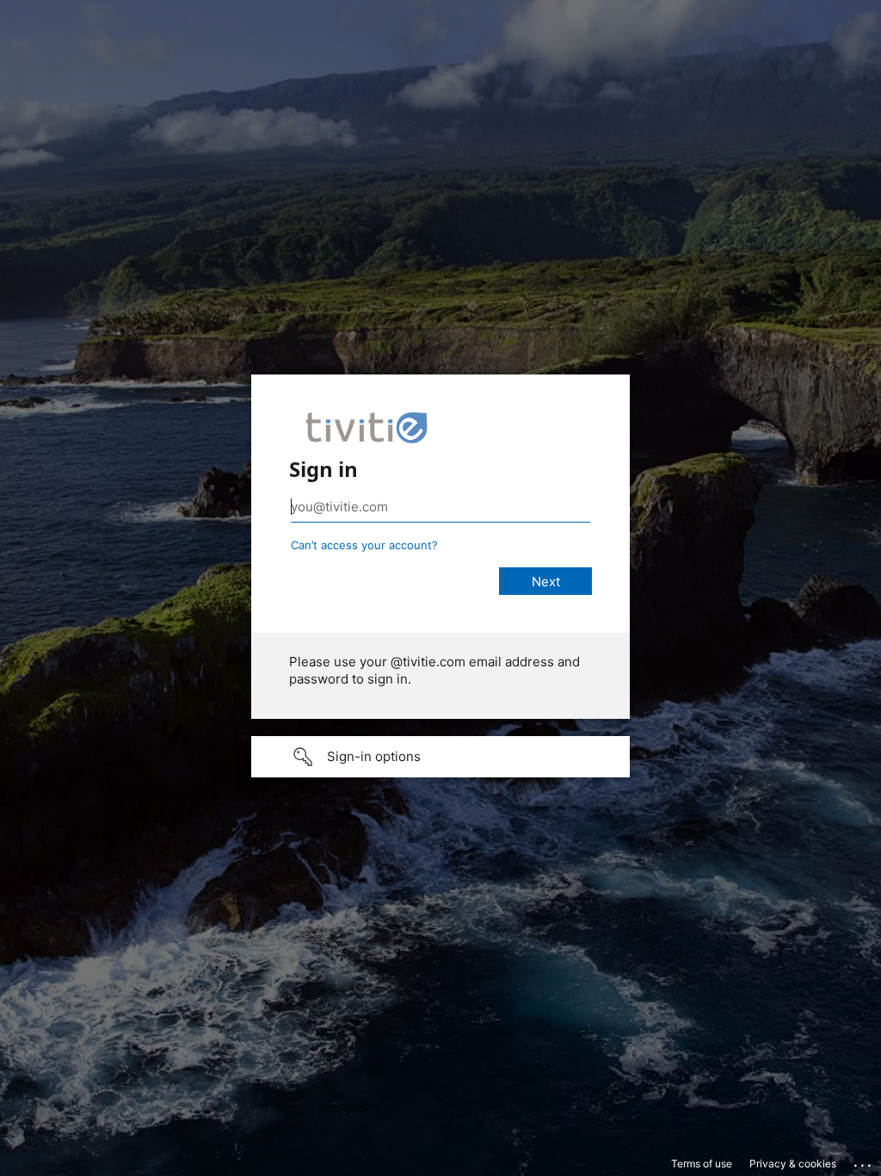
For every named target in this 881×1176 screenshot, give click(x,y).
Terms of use (701, 1163)
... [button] (863, 1161)
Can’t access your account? (364, 545)
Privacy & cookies (792, 1163)
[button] (440, 756)
